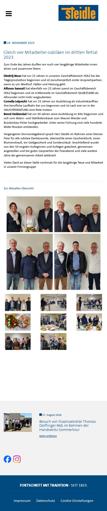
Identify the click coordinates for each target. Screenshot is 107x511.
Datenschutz (45, 500)
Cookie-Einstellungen (77, 500)
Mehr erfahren (48, 436)
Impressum (22, 500)
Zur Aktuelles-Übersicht (19, 188)
